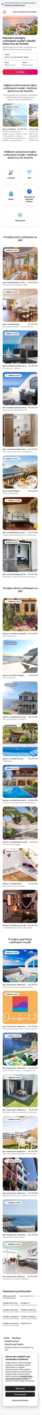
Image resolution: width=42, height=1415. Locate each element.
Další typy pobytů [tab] (9, 1296)
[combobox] (20, 57)
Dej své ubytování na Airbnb (24, 12)
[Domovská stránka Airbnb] (4, 11)
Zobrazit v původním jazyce (14, 5)
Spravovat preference (20, 1400)
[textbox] (11, 65)
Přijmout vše (20, 1389)
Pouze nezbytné (20, 1394)
